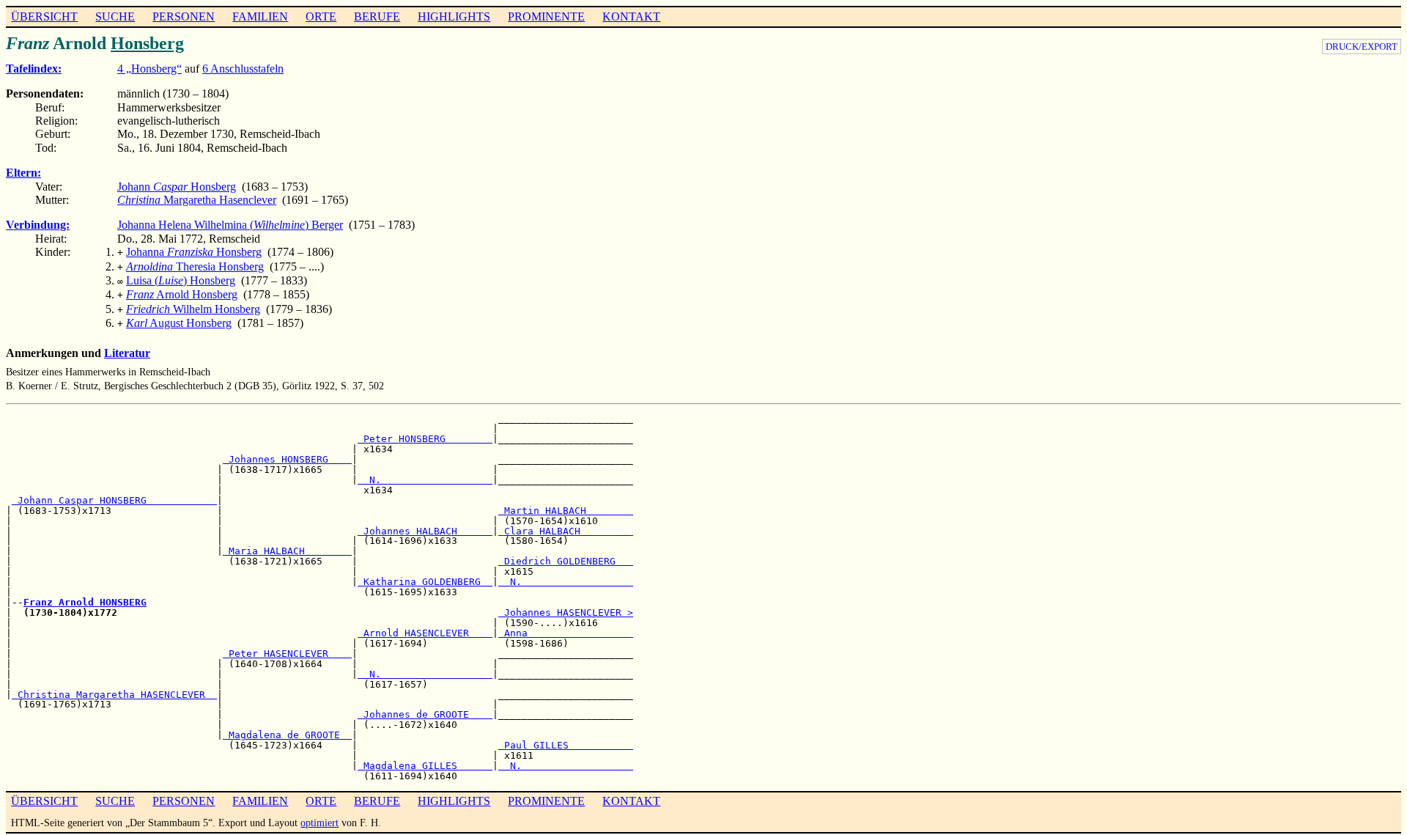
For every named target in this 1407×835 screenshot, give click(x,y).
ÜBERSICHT (44, 16)
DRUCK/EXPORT (1361, 46)
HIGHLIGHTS (454, 16)
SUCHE (115, 16)
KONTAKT (631, 16)
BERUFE (377, 16)
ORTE (321, 16)
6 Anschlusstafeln (243, 68)
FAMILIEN (260, 16)
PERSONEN (183, 16)
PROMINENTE (546, 16)
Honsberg (147, 43)
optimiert (319, 822)
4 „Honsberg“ (149, 68)
